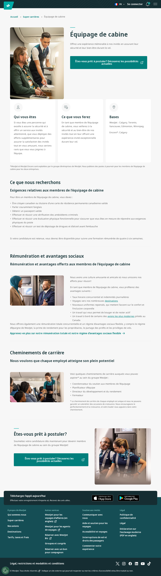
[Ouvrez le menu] (155, 4)
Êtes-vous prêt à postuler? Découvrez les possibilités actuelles (106, 63)
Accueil (14, 16)
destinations (111, 300)
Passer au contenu (3, 6)
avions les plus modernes (121, 316)
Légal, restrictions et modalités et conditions (37, 563)
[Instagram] (124, 563)
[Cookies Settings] (5, 570)
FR (120, 4)
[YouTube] (143, 563)
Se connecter (135, 4)
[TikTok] (149, 563)
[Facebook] (130, 563)
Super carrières (31, 16)
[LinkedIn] (136, 563)
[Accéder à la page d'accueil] (9, 6)
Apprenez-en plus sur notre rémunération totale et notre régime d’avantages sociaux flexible (65, 333)
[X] (117, 563)
